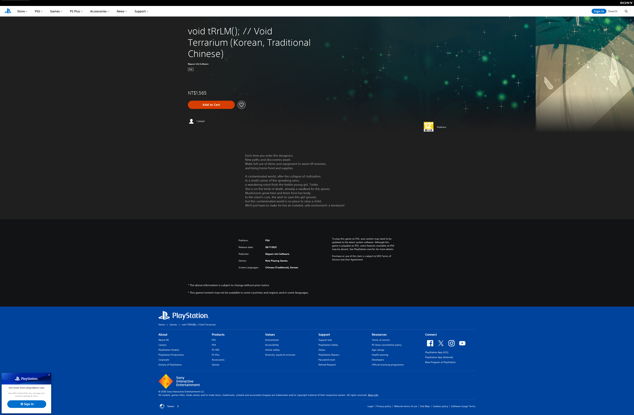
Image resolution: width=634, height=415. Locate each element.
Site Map (425, 406)
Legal (370, 406)
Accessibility (272, 344)
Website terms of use (405, 406)
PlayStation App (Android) (439, 357)
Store (21, 11)
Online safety (272, 349)
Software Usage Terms (463, 406)
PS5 (37, 11)
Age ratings (378, 349)
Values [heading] (270, 334)
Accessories (98, 11)
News (120, 11)
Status (321, 349)
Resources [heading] (379, 334)
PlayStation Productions (171, 354)
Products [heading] (218, 334)
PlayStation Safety (328, 344)
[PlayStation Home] (8, 11)
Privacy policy (383, 406)
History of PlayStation (170, 364)
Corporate (163, 359)
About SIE (163, 339)
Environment (272, 339)
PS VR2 (215, 349)
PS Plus (75, 11)
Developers (378, 359)
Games (55, 11)
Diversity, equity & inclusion (280, 354)
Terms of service (381, 339)
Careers (162, 344)
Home (161, 324)
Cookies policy (440, 406)
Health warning (380, 354)
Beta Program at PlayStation (440, 362)
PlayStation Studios (168, 349)
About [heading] (162, 334)
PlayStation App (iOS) (436, 352)
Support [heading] (324, 334)
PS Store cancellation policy (387, 344)
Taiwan (170, 406)
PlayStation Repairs (328, 354)
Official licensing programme (388, 364)
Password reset (326, 359)
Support (140, 11)
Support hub (325, 339)
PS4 (214, 344)
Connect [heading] (431, 334)
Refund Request (327, 364)
